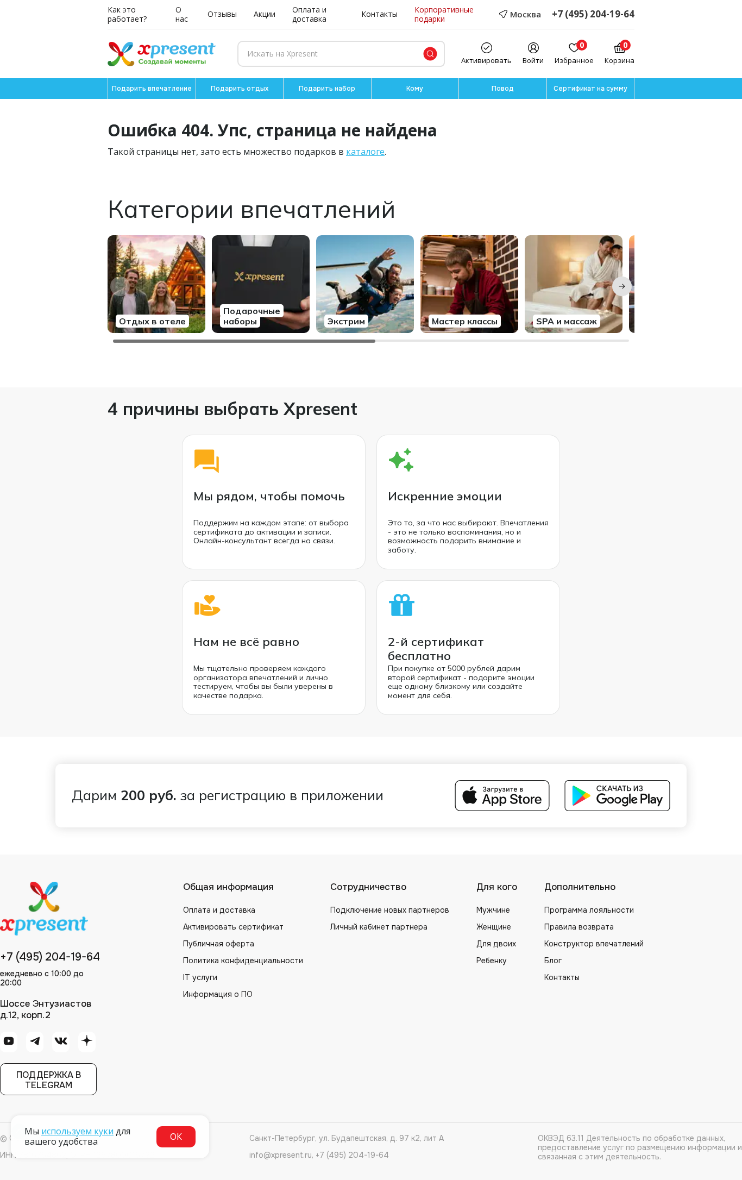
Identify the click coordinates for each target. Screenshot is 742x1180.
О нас (181, 14)
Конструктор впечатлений (594, 944)
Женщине (493, 927)
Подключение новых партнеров (389, 910)
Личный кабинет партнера (378, 927)
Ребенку (491, 960)
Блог (553, 960)
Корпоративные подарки (444, 14)
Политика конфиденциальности (243, 960)
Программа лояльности (589, 910)
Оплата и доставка (309, 14)
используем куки (77, 1131)
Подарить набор (327, 88)
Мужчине (493, 910)
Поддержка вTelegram (48, 1080)
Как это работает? (127, 14)
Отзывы (222, 14)
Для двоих (496, 944)
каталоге (365, 152)
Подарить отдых (239, 88)
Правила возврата (579, 927)
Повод (503, 88)
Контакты (379, 14)
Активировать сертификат (233, 927)
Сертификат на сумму (590, 88)
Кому (414, 88)
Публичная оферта (218, 944)
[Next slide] (622, 286)
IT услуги (200, 977)
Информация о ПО (218, 994)
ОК (176, 1137)
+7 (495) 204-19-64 (593, 14)
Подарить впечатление (152, 88)
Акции (264, 14)
